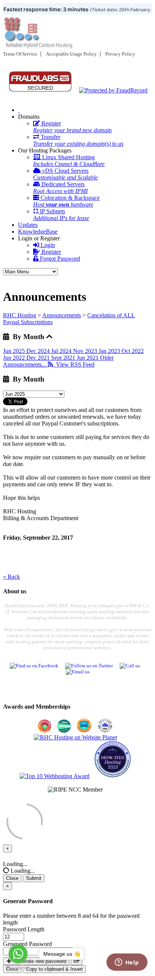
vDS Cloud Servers (65, 174)
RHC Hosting (19, 315)
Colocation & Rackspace (66, 201)
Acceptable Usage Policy (71, 54)
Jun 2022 (14, 357)
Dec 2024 (38, 351)
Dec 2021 (38, 357)
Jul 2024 (62, 351)
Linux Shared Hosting (69, 160)
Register (72, 126)
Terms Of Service (20, 54)
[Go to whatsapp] (18, 953)
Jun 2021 (88, 357)
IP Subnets (61, 214)
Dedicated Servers (60, 187)
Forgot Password (59, 258)
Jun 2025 (14, 351)
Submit (33, 878)
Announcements (61, 315)
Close (12, 878)
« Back (11, 576)
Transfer (78, 140)
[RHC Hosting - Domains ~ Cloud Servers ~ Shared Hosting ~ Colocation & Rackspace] (19, 110)
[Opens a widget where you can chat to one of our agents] (126, 962)
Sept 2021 (64, 357)
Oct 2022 (133, 351)
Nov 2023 (86, 351)
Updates (28, 225)
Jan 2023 (110, 351)
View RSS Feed (73, 364)
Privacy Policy (120, 54)
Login (47, 245)
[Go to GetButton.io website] (18, 968)
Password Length (23, 929)
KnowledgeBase (38, 231)
